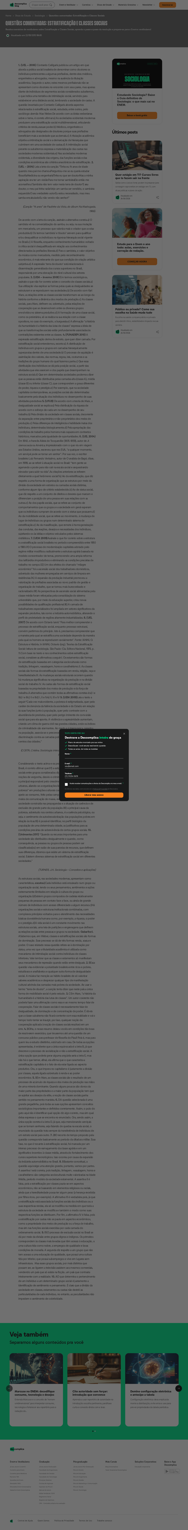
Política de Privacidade (100, 789)
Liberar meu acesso (94, 795)
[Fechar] (124, 734)
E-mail (68, 764)
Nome (68, 754)
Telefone (69, 773)
